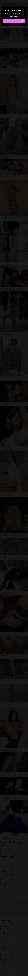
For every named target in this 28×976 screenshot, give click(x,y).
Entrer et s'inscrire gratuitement (14, 20)
